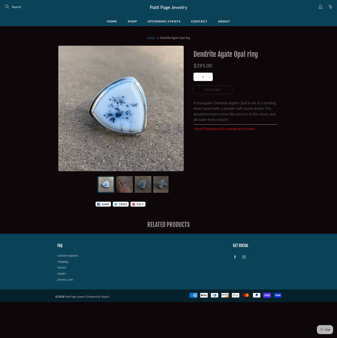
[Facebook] (202, 84)
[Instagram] (210, 84)
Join (235, 71)
